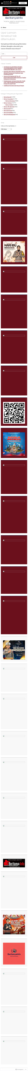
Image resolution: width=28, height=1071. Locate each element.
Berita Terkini (9, 104)
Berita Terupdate (8, 99)
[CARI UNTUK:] (14, 54)
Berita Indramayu (10, 101)
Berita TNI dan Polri (9, 106)
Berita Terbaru (8, 103)
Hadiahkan (22, 3)
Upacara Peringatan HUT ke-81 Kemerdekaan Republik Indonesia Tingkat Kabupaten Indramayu (15, 78)
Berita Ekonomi (8, 110)
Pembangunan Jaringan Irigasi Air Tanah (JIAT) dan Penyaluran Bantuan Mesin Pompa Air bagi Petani (14, 82)
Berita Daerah (7, 97)
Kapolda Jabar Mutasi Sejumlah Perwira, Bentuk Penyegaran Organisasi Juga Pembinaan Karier (14, 73)
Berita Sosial (7, 108)
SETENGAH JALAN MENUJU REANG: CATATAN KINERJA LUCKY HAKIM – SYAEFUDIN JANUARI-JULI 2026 (13, 68)
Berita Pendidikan (8, 112)
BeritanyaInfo (14, 18)
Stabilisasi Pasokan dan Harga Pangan (14, 85)
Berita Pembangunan (9, 114)
